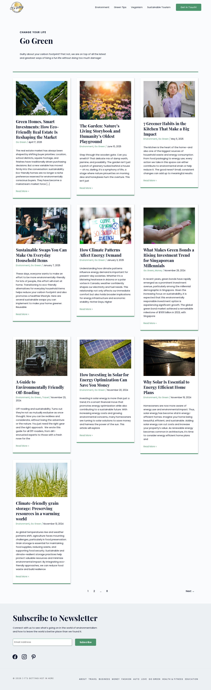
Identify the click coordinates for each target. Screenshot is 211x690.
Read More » (22, 191)
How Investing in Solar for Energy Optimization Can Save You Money (104, 380)
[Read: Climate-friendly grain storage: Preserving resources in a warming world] (41, 479)
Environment (102, 7)
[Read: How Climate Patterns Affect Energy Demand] (105, 225)
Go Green (21, 142)
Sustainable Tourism (159, 7)
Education (191, 679)
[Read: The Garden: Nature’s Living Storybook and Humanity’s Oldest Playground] (105, 100)
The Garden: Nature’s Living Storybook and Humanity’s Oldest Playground (100, 133)
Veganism (137, 7)
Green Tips (120, 7)
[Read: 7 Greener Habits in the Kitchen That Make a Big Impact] (169, 99)
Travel (45, 397)
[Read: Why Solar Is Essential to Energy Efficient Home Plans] (169, 357)
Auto (136, 679)
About (83, 679)
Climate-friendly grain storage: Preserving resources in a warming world (38, 510)
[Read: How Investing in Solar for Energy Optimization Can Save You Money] (105, 354)
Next (190, 591)
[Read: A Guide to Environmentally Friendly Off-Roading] (41, 357)
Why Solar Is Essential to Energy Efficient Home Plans (166, 387)
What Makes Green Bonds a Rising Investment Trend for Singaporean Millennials (168, 257)
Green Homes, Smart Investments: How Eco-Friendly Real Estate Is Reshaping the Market (37, 129)
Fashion (126, 679)
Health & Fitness (172, 679)
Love (144, 679)
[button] (188, 7)
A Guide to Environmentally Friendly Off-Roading (40, 387)
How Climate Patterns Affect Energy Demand (100, 252)
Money (158, 270)
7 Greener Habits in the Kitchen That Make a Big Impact (166, 129)
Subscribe (86, 642)
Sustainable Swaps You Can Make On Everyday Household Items (41, 255)
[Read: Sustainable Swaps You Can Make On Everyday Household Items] (41, 225)
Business (104, 679)
